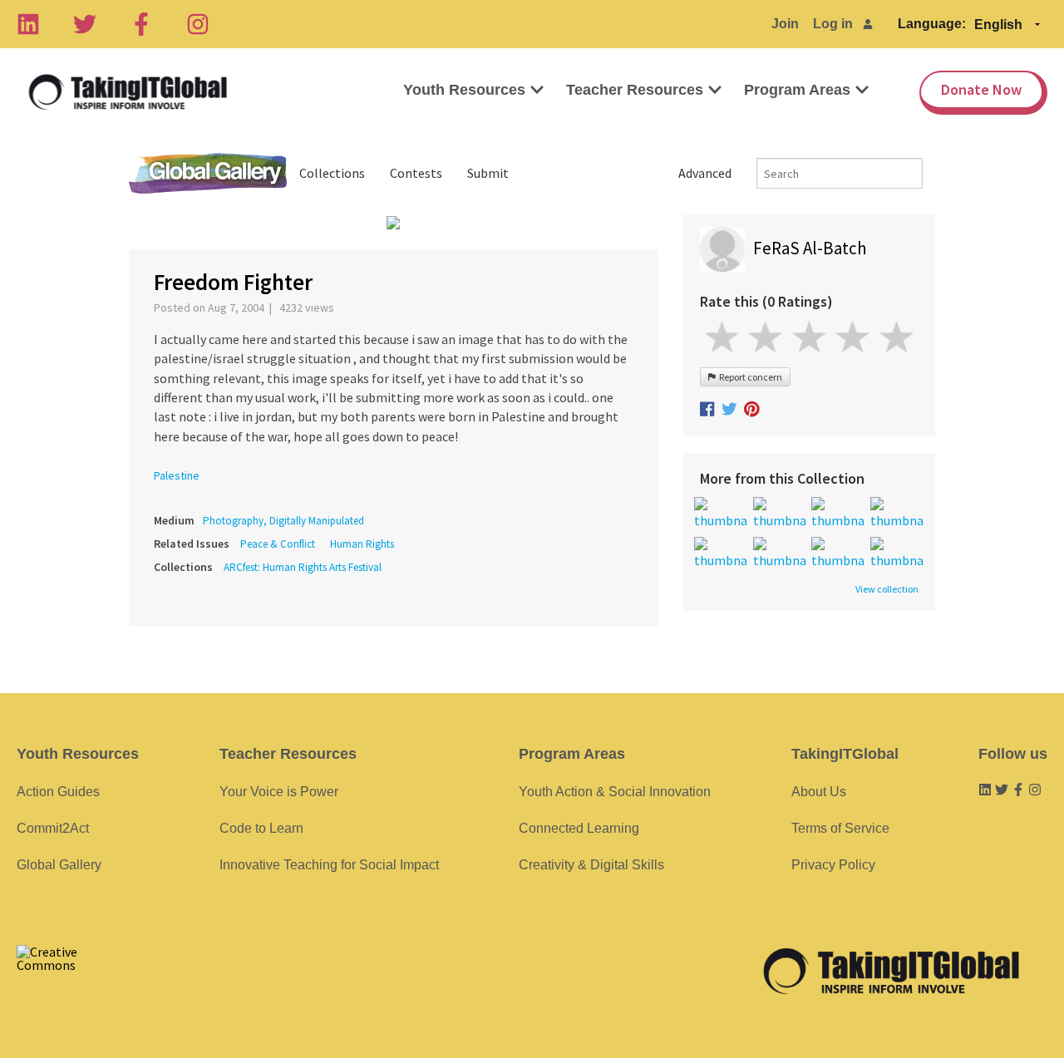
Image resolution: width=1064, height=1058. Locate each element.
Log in (833, 24)
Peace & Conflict (277, 544)
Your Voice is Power (278, 792)
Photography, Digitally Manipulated (283, 521)
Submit (488, 173)
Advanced (705, 173)
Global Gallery (208, 173)
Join (785, 24)
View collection (887, 589)
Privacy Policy (833, 865)
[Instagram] (197, 24)
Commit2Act (53, 828)
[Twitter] (84, 24)
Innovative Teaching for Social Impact (329, 865)
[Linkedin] (28, 24)
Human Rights (362, 544)
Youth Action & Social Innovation (615, 792)
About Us (818, 792)
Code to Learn (261, 828)
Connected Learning (579, 828)
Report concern (749, 377)
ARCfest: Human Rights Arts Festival (303, 567)
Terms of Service (840, 828)
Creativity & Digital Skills (591, 865)
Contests (416, 173)
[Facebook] (141, 24)
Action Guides (58, 792)
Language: (932, 24)
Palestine (177, 475)
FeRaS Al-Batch (810, 248)
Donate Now (981, 89)
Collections (332, 173)
